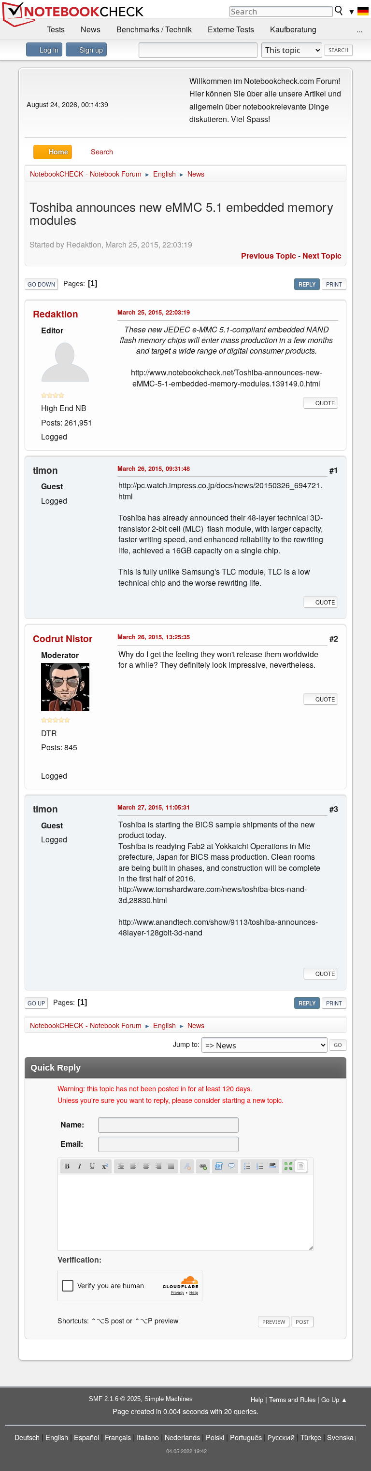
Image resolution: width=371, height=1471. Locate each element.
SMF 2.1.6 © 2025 (115, 1398)
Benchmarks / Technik (154, 29)
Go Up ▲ (334, 1399)
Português (246, 1437)
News (90, 29)
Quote (325, 403)
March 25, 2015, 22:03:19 (153, 311)
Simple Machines (168, 1398)
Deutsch (27, 1437)
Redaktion (55, 313)
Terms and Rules (292, 1399)
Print (334, 284)
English (56, 1437)
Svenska (340, 1437)
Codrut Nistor (62, 638)
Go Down (41, 284)
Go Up (36, 1003)
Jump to (185, 1044)
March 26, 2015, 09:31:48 (153, 468)
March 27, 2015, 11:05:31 (153, 806)
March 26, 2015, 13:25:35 (153, 636)
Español (86, 1437)
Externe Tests (231, 29)
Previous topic (268, 255)
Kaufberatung (293, 29)
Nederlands (182, 1437)
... (359, 29)
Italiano (148, 1437)
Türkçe (310, 1437)
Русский (281, 1437)
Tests (56, 29)
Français (118, 1437)
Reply (307, 284)
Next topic (322, 255)
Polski (215, 1437)
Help (257, 1399)
